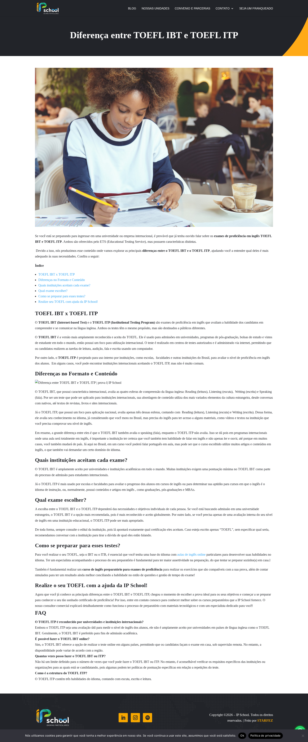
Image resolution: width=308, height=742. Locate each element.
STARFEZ (265, 720)
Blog (132, 8)
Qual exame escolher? (52, 291)
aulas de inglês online (191, 554)
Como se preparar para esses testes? (61, 296)
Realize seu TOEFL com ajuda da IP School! (68, 301)
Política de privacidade (265, 735)
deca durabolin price (144, 357)
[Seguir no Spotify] (147, 717)
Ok (242, 735)
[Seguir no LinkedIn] (123, 717)
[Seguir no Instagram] (135, 717)
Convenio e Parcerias (192, 8)
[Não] (303, 736)
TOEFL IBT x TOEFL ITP (57, 274)
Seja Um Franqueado (256, 8)
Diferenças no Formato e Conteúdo (61, 280)
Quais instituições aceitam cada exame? (64, 285)
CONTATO (223, 8)
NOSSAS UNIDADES (155, 8)
